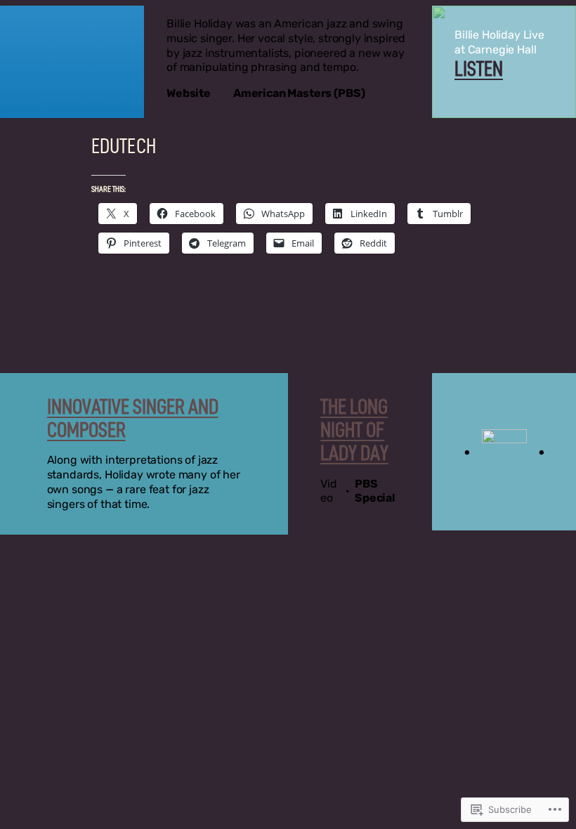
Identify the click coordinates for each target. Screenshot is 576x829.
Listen (478, 68)
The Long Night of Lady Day (354, 430)
